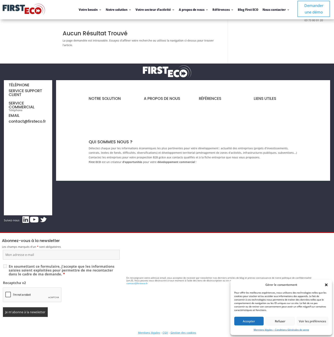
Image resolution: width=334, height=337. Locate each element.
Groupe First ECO (155, 119)
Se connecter (262, 126)
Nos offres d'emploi (156, 126)
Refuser (280, 321)
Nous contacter (274, 10)
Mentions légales (149, 332)
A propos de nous (191, 10)
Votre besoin (88, 10)
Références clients (211, 104)
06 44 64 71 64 (18, 98)
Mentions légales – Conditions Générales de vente (281, 329)
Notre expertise (154, 104)
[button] (326, 285)
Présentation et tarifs (102, 104)
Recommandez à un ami (269, 119)
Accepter (249, 321)
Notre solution (116, 10)
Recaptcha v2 (14, 282)
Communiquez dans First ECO (273, 112)
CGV (165, 332)
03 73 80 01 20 (32, 110)
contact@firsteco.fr (27, 121)
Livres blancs (207, 112)
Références (221, 10)
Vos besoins (96, 112)
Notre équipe (152, 112)
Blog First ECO (248, 10)
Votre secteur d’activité (153, 10)
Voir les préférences (312, 321)
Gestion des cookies (183, 332)
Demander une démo (313, 9)
